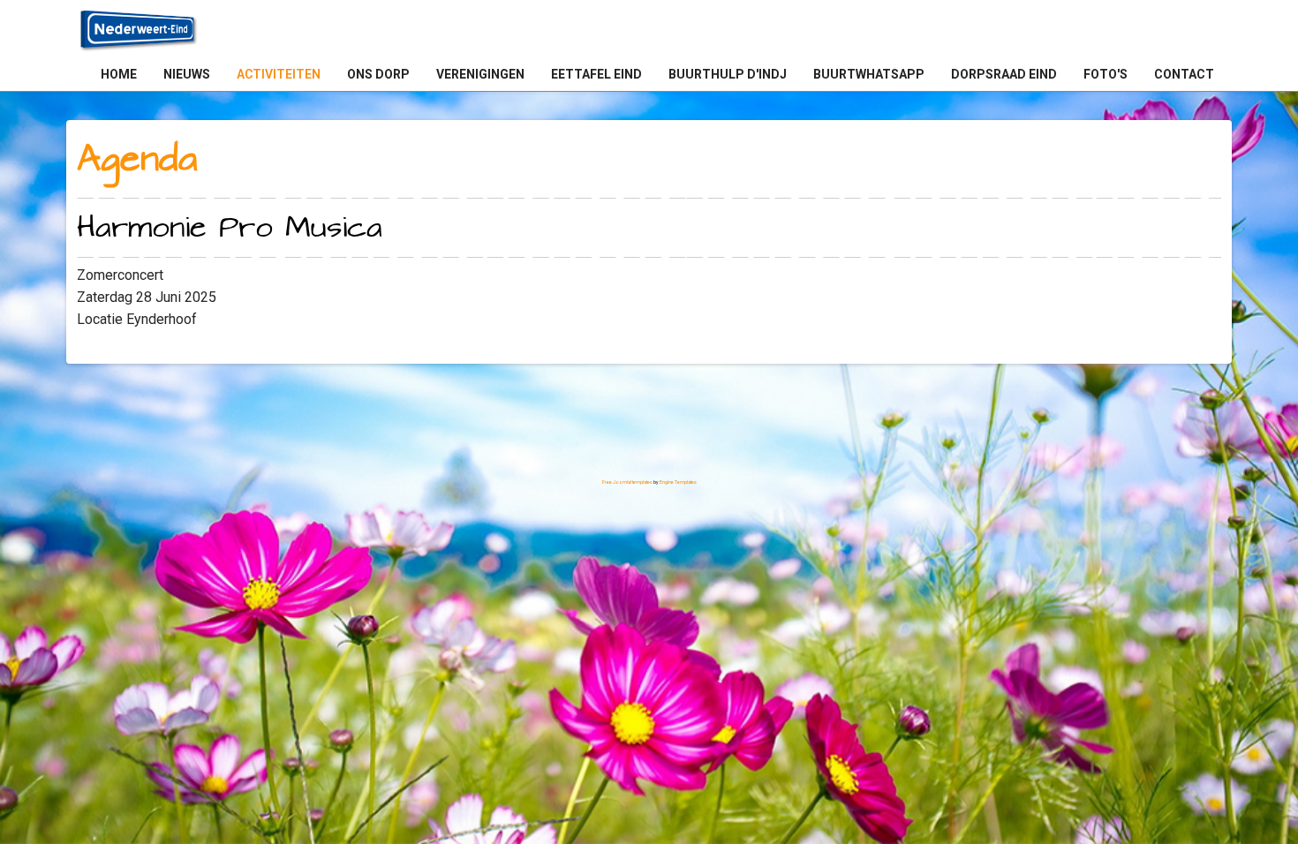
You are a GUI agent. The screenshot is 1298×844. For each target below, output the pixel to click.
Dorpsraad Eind (1004, 74)
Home (119, 74)
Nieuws (186, 74)
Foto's (1105, 74)
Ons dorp (378, 74)
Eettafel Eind (596, 74)
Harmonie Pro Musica (229, 228)
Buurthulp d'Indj (727, 74)
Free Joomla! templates (627, 482)
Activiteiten (279, 74)
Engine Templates (678, 482)
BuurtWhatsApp (868, 74)
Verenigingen (480, 74)
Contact (1184, 74)
